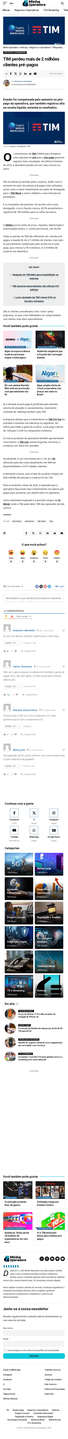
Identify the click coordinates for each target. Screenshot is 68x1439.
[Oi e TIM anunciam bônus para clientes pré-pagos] (50, 1221)
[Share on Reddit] (30, 73)
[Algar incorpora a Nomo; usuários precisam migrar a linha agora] (17, 339)
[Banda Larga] (49, 864)
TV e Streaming (16, 990)
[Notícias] (49, 986)
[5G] (19, 864)
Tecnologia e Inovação (47, 381)
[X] (34, 816)
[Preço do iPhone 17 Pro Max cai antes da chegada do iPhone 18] (10, 1014)
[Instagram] (53, 816)
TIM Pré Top (54, 419)
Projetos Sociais (16, 917)
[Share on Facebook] (10, 73)
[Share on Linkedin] (25, 73)
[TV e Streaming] (19, 986)
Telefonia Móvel (46, 966)
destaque (16, 521)
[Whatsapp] (42, 1259)
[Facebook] (14, 816)
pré (34, 157)
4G (53, 458)
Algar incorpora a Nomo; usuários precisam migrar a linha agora (18, 354)
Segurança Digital (17, 941)
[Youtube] (14, 834)
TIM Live (24, 442)
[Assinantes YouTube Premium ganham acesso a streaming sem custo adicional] (10, 1056)
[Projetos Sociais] (19, 913)
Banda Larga (11, 381)
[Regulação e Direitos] (49, 913)
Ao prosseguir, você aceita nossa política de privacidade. (33, 1350)
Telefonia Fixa (15, 966)
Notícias (41, 990)
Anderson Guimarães (23, 81)
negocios (29, 521)
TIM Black (16, 193)
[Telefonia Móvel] (49, 961)
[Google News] (53, 834)
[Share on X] (15, 73)
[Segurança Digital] (19, 937)
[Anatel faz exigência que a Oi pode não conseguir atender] (50, 339)
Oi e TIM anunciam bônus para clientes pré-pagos (49, 1236)
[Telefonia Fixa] (19, 961)
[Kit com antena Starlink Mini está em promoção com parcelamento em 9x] (17, 373)
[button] (6, 3)
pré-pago (42, 521)
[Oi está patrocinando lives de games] (17, 1190)
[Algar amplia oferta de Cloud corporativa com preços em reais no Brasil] (50, 373)
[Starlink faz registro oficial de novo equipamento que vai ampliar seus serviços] (10, 1042)
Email (5, 1339)
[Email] (35, 73)
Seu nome (8, 1328)
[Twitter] (57, 1259)
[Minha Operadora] (34, 3)
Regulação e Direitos (47, 347)
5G (8, 868)
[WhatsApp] (34, 834)
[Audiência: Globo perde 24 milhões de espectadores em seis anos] (17, 1221)
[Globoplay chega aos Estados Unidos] (50, 1190)
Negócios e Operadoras (15, 52)
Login (61, 586)
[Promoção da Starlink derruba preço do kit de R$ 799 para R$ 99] (10, 1028)
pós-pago (49, 157)
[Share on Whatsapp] (20, 73)
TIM (34, 153)
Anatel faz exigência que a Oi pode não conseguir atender (49, 354)
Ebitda (9, 225)
